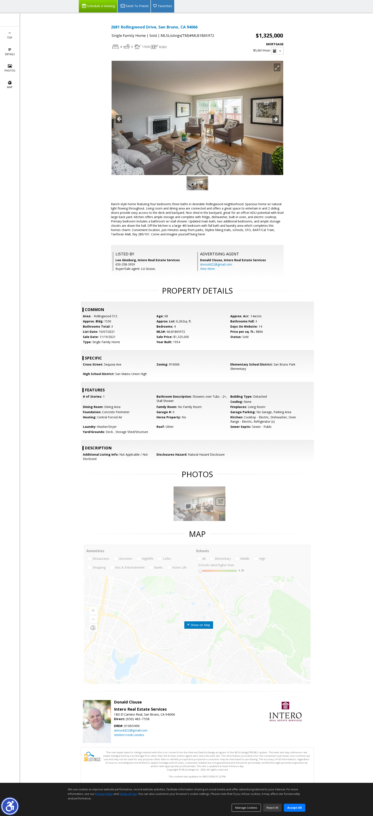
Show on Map (200, 625)
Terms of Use (128, 794)
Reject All (272, 808)
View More (207, 269)
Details (10, 54)
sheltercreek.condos (129, 735)
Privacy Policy (104, 794)
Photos (10, 70)
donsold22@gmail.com (216, 264)
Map (10, 87)
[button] (10, 806)
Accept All (294, 808)
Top (9, 37)
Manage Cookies (246, 808)
